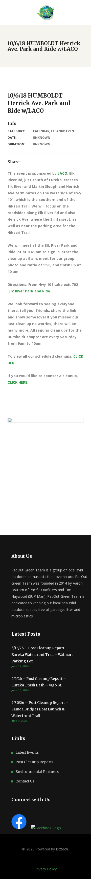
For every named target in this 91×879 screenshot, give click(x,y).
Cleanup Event (63, 131)
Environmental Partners (37, 771)
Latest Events (27, 752)
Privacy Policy (45, 869)
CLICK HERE (17, 382)
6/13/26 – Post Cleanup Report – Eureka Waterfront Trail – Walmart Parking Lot (42, 654)
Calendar (41, 131)
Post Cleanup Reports (34, 762)
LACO (62, 173)
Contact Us (24, 781)
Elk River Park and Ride (29, 291)
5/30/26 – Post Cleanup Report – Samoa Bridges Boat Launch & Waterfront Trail (39, 709)
